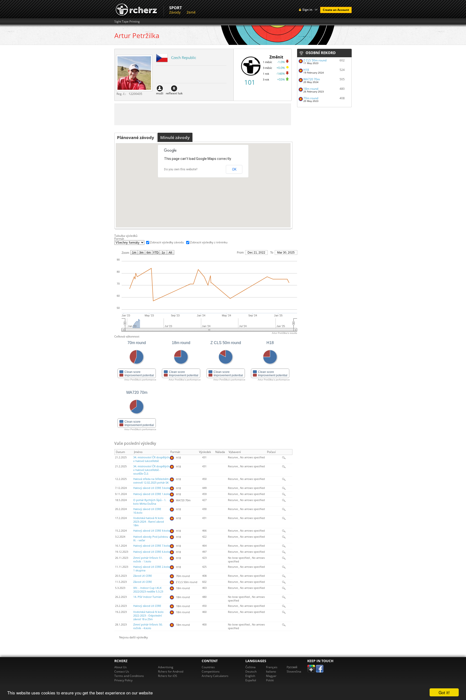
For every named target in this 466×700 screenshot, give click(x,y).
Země (191, 12)
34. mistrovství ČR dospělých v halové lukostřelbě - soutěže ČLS (151, 470)
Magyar (271, 676)
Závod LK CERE (142, 575)
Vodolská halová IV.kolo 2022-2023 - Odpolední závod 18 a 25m (148, 615)
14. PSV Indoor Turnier (147, 597)
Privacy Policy (123, 680)
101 (249, 82)
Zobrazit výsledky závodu (167, 242)
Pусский (292, 667)
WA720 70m (311, 79)
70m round (310, 98)
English (250, 676)
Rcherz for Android (170, 671)
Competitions (211, 671)
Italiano (271, 671)
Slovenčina (294, 671)
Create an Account (336, 10)
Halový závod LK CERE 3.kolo (151, 488)
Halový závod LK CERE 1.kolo (151, 494)
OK (234, 169)
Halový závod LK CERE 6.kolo (151, 551)
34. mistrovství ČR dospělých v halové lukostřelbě (151, 459)
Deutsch (251, 671)
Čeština (250, 667)
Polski (270, 680)
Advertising (165, 667)
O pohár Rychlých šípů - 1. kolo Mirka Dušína (149, 501)
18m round (310, 89)
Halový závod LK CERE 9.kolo (151, 530)
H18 (306, 70)
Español (250, 680)
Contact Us (121, 671)
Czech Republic (183, 57)
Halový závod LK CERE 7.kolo (151, 545)
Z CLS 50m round (314, 60)
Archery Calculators (215, 676)
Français (271, 667)
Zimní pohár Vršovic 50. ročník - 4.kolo (148, 626)
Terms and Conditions (129, 676)
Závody (175, 12)
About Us (120, 667)
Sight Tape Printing (127, 21)
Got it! (444, 692)
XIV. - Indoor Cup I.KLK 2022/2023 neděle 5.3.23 (148, 589)
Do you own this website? (180, 169)
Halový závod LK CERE (147, 606)
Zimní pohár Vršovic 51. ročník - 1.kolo (148, 559)
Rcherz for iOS (167, 676)
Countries (208, 667)
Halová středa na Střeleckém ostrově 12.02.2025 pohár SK (151, 480)
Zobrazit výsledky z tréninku (208, 242)
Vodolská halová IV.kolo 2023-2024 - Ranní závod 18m (148, 521)
